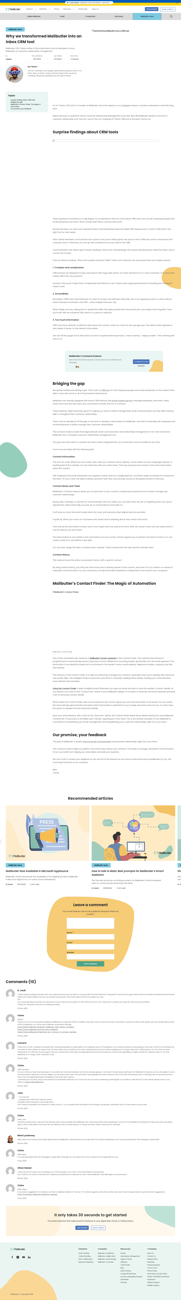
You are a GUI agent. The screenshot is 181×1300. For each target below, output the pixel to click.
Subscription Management (130, 1256)
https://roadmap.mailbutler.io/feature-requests (37, 1194)
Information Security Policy (157, 1274)
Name (70, 932)
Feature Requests (153, 1265)
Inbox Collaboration (85, 1259)
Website (70, 952)
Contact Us (151, 1256)
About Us (150, 1253)
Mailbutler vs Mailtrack (106, 1253)
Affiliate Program (153, 1282)
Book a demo (167, 9)
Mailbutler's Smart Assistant (103, 658)
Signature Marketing (85, 1262)
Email (62, 16)
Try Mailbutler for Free (141, 362)
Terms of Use (152, 1268)
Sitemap (124, 1282)
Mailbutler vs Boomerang (107, 1259)
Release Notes (152, 1259)
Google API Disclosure (128, 1274)
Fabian (9, 59)
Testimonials (125, 1265)
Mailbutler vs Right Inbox (106, 1256)
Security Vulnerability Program (132, 1277)
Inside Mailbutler (34, 16)
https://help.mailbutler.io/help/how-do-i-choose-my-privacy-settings (46, 1032)
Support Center (126, 1259)
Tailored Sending (84, 1256)
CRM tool (105, 390)
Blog (122, 1268)
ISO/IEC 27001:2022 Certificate (158, 1277)
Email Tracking (83, 1253)
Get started (152, 9)
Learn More (141, 366)
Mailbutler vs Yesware (106, 1262)
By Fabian (32, 66)
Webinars (124, 1262)
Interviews (119, 16)
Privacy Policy (152, 1271)
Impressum (151, 1279)
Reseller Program (153, 1285)
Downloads (125, 1279)
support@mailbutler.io (34, 1082)
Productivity (90, 16)
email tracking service (122, 400)
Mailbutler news (147, 16)
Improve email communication (97, 741)
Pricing (123, 1253)
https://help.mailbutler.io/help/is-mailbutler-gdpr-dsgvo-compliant (45, 1027)
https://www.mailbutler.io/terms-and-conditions (37, 1029)
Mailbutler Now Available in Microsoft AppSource (37, 871)
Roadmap (150, 1262)
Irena (10, 884)
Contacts (126, 105)
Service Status (126, 1271)
